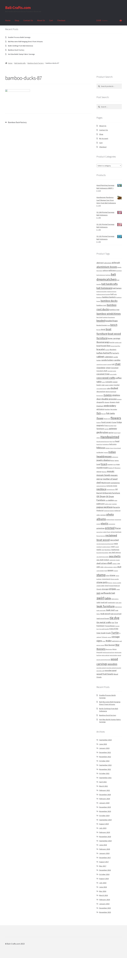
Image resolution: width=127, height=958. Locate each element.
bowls (103, 345)
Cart (51, 20)
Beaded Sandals (101, 325)
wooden (112, 664)
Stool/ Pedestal (114, 586)
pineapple (118, 519)
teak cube (118, 602)
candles (117, 360)
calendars (109, 356)
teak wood (105, 613)
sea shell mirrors (115, 552)
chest (108, 368)
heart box (99, 444)
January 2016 (104, 904)
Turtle (115, 632)
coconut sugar (112, 371)
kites (112, 460)
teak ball (104, 602)
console (108, 382)
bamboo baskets (109, 297)
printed (110, 528)
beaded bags (111, 320)
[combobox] (109, 165)
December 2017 (105, 857)
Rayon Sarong (100, 536)
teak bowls (111, 602)
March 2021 (103, 786)
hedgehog (106, 444)
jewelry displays (103, 460)
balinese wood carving (103, 294)
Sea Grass (107, 550)
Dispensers (99, 395)
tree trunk (101, 633)
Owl (106, 500)
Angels (119, 267)
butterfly (107, 352)
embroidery (110, 405)
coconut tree (103, 373)
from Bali (110, 425)
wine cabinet (106, 655)
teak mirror (118, 607)
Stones (110, 583)
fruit (115, 425)
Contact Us (28, 20)
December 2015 (105, 908)
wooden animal (101, 668)
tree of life (113, 629)
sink (98, 567)
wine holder (113, 655)
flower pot (107, 418)
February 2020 (104, 799)
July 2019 (102, 828)
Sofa (105, 570)
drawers (113, 402)
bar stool (99, 317)
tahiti (98, 602)
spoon (110, 570)
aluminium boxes (106, 266)
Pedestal (99, 510)
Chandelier (100, 368)
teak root (110, 610)
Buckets (113, 349)
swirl (100, 598)
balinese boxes (111, 291)
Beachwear (111, 317)
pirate (98, 524)
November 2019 (105, 811)
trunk (108, 633)
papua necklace (104, 507)
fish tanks (110, 413)
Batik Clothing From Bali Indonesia (20, 46)
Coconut (114, 368)
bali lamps (116, 288)
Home (7, 20)
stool (107, 586)
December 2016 (105, 870)
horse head (117, 448)
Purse (118, 528)
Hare (111, 441)
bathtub (105, 317)
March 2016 (103, 895)
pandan (114, 504)
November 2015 (105, 912)
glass (105, 432)
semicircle (113, 560)
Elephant (100, 406)
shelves (114, 563)
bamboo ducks (109, 300)
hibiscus (100, 447)
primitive (100, 528)
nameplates (115, 483)
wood (119, 655)
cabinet (100, 356)
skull (119, 567)
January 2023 (104, 748)
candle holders (107, 360)
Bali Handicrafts (20, 63)
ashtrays (112, 270)
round (117, 547)
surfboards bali (108, 593)
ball (112, 294)
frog (106, 425)
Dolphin (108, 395)
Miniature (117, 468)
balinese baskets (101, 291)
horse (112, 448)
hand (115, 433)
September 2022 (105, 765)
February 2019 (104, 832)
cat (112, 364)
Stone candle (115, 579)
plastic (104, 523)
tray (97, 629)
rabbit (105, 532)
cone (103, 382)
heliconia (112, 444)
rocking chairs (106, 547)
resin (116, 543)
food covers (106, 422)
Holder (108, 448)
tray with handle (104, 629)
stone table (100, 586)
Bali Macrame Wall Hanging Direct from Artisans (25, 41)
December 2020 (105, 794)
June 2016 (103, 887)
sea (103, 550)
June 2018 (103, 845)
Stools (98, 589)
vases (109, 637)
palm (115, 500)
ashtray (105, 270)
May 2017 (102, 866)
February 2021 (104, 790)
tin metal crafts (103, 622)
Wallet (109, 640)
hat (114, 441)
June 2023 (103, 744)
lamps (117, 460)
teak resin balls (101, 610)
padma (111, 500)
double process (109, 398)
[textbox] (109, 165)
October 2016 (104, 874)
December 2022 (105, 752)
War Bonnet (110, 645)
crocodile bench (101, 388)
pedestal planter (109, 510)
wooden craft (100, 671)
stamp (101, 575)
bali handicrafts (109, 283)
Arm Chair (99, 270)
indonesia (115, 457)
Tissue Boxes (110, 626)
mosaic (110, 471)
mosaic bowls (103, 475)
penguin (103, 515)
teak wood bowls (102, 618)
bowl (98, 345)
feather (107, 409)
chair (118, 364)
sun (98, 593)
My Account (103, 138)
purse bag (99, 532)
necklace (101, 489)
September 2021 (105, 778)
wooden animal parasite (113, 668)
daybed (114, 388)
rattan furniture (116, 532)
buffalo (99, 353)
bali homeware (104, 287)
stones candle (117, 583)
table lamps (115, 599)
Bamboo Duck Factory (16, 50)
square (116, 570)
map (118, 464)
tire (112, 622)
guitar (111, 432)
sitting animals (108, 567)
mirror (98, 471)
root (113, 546)
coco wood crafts (105, 377)
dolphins (116, 395)
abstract (100, 262)
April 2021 (103, 782)
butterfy (115, 353)
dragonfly (100, 402)
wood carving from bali (103, 659)
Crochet (116, 385)
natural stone (111, 486)
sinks (102, 567)
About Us (41, 20)
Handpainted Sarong (102, 441)
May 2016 (102, 891)
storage (105, 589)
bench (113, 325)
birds (103, 329)
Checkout (61, 20)
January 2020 (104, 803)
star (107, 575)
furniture (100, 428)
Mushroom (105, 482)
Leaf (98, 464)
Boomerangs (103, 342)
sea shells (115, 556)
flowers (116, 418)
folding (98, 422)
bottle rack (118, 342)
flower (99, 418)
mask (105, 467)
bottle (112, 342)
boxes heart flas (115, 346)
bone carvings (114, 338)
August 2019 (104, 824)
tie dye (114, 618)
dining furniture (111, 391)
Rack (108, 532)
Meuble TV (111, 468)
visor (103, 641)
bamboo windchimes (108, 313)
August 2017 (104, 862)
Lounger (110, 464)
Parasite (116, 507)
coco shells (113, 374)
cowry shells (109, 385)
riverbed (99, 547)
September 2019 (105, 820)
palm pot (100, 503)
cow (103, 385)
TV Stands (104, 637)
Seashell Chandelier (102, 552)
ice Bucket (100, 452)
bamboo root (101, 305)
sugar (118, 589)
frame (114, 422)
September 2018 (105, 841)
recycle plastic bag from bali (104, 544)
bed (108, 325)
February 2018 (104, 849)
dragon (119, 399)
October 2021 (104, 773)
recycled (114, 540)
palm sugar (108, 504)
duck (117, 402)
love (114, 464)
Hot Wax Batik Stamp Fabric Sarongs (21, 54)
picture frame (110, 519)
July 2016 (102, 883)
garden (106, 429)
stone (112, 575)
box (108, 345)
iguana (106, 452)
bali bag (108, 275)
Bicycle (98, 329)
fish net (103, 413)
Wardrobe (109, 649)
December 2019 (105, 807)
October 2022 (104, 761)
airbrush (116, 262)
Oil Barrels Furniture (111, 493)
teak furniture (105, 606)
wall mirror (115, 641)
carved (109, 364)
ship (118, 563)
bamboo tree (114, 309)
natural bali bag (101, 486)
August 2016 (104, 878)
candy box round (101, 364)
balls (115, 294)
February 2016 (104, 899)
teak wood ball (115, 614)
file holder (113, 409)
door (98, 399)
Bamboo (99, 297)
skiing (115, 567)
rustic (98, 549)
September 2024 (105, 740)
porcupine (112, 524)
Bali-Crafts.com (18, 7)
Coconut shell (101, 371)
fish (98, 413)
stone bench (106, 579)
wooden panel (110, 670)
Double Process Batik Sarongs (19, 37)
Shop (17, 20)
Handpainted (109, 437)
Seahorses (115, 549)
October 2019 (104, 815)
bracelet (100, 349)
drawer (107, 402)
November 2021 (105, 769)
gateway (113, 428)
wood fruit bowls (104, 674)
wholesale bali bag (108, 652)
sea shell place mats (102, 557)
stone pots (102, 582)
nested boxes (111, 489)
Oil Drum (100, 496)
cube (108, 388)
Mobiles (104, 472)
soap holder (100, 570)
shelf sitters (101, 563)
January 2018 (104, 853)
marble (99, 467)
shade (118, 560)
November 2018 (105, 836)
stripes (112, 588)
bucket (107, 349)
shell (109, 563)
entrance (100, 409)
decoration (100, 391)
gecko (99, 432)
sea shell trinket (102, 560)
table (108, 598)
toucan (117, 626)
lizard (104, 464)
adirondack (107, 263)
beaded (100, 320)
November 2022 (105, 757)
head (117, 441)
